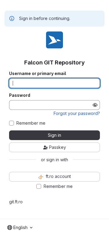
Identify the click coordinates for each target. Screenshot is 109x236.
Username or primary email (37, 73)
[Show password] (95, 105)
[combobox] (20, 227)
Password (19, 95)
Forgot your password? (77, 113)
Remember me (30, 123)
